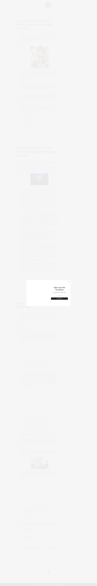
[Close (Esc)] (69, 282)
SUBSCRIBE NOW (59, 298)
